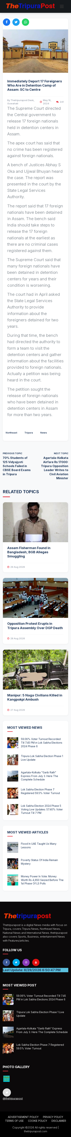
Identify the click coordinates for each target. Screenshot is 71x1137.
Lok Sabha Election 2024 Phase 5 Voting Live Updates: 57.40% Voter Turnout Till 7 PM (42, 809)
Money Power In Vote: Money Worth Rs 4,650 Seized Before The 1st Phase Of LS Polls (42, 880)
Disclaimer (59, 1120)
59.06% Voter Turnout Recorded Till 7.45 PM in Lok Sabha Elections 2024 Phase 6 (41, 742)
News (43, 432)
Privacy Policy (53, 1116)
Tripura (28, 432)
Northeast (11, 432)
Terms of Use (14, 1120)
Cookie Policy (37, 1120)
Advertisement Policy (23, 1116)
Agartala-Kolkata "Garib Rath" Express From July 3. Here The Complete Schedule (39, 776)
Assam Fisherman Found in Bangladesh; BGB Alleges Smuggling (28, 552)
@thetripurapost (13, 1098)
